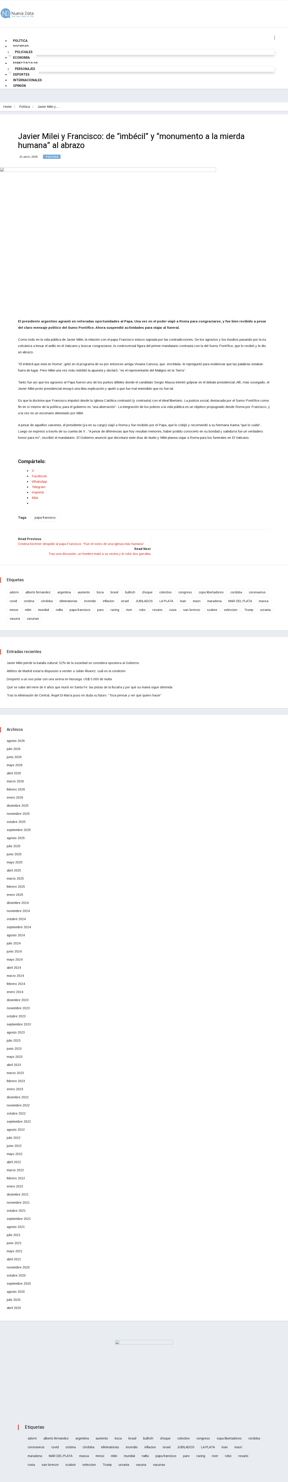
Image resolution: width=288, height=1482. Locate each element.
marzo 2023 (15, 1073)
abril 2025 (14, 870)
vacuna (15, 618)
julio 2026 (13, 749)
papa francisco (45, 517)
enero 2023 (15, 1089)
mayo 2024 (14, 959)
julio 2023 (13, 1040)
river (129, 610)
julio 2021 (13, 1235)
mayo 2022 (14, 1154)
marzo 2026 (15, 781)
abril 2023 (14, 1065)
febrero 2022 (16, 1178)
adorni (14, 592)
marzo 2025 (15, 878)
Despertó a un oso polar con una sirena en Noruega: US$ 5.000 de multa (59, 679)
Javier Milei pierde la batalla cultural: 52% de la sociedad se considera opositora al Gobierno (73, 663)
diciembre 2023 (18, 1000)
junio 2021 (14, 1243)
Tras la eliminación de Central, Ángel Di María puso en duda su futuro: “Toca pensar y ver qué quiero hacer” (84, 695)
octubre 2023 (16, 1016)
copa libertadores (211, 592)
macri (196, 601)
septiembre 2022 (19, 1121)
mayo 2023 (14, 1057)
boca (100, 592)
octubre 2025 (16, 822)
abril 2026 (14, 773)
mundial (43, 610)
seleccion (230, 610)
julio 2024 (13, 943)
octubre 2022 (16, 1113)
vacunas (33, 618)
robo (142, 610)
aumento (84, 592)
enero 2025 (15, 894)
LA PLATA (166, 601)
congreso (185, 592)
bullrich (130, 592)
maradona (214, 601)
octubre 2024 (16, 919)
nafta (59, 610)
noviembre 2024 (18, 911)
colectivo (165, 592)
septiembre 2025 (19, 830)
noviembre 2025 (18, 813)
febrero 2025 (16, 886)
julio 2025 (13, 846)
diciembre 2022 (18, 1097)
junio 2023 (14, 1048)
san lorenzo (191, 610)
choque (147, 592)
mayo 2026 (14, 765)
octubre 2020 (16, 1275)
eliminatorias (68, 601)
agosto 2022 (16, 1129)
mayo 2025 (14, 862)
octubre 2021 (16, 1210)
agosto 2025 (16, 838)
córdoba (47, 601)
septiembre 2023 (19, 1024)
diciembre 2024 (18, 903)
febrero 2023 (16, 1081)
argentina (64, 592)
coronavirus (257, 592)
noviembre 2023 (18, 1008)
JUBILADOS (144, 601)
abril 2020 (14, 1308)
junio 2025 (14, 854)
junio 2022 (14, 1146)
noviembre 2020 (18, 1267)
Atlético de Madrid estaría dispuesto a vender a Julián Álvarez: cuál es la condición (66, 671)
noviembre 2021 (18, 1202)
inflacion (108, 601)
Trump (248, 610)
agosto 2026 (16, 741)
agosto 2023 (16, 1032)
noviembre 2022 (18, 1105)
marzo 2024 (15, 975)
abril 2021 (14, 1259)
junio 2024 (14, 951)
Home (7, 106)
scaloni (212, 610)
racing (114, 610)
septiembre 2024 (19, 927)
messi (14, 610)
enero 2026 (15, 797)
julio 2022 (13, 1138)
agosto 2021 (16, 1227)
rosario (157, 610)
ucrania (265, 610)
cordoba (236, 592)
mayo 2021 (14, 1251)
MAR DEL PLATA (240, 601)
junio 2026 (14, 757)
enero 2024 (15, 992)
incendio (90, 601)
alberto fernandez (38, 592)
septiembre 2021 (19, 1219)
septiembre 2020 (19, 1283)
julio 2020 (13, 1300)
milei (28, 610)
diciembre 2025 (18, 805)
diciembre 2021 (18, 1194)
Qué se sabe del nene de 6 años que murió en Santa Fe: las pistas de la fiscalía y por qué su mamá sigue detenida (89, 687)
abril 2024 (14, 967)
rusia (172, 610)
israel (125, 601)
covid (13, 601)
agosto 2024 (16, 935)
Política (24, 106)
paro (100, 610)
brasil (114, 592)
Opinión (19, 85)
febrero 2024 (16, 984)
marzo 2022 (15, 1170)
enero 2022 (15, 1186)
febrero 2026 (16, 789)
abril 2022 (14, 1162)
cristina (29, 601)
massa (263, 601)
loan (183, 601)
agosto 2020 (16, 1291)
